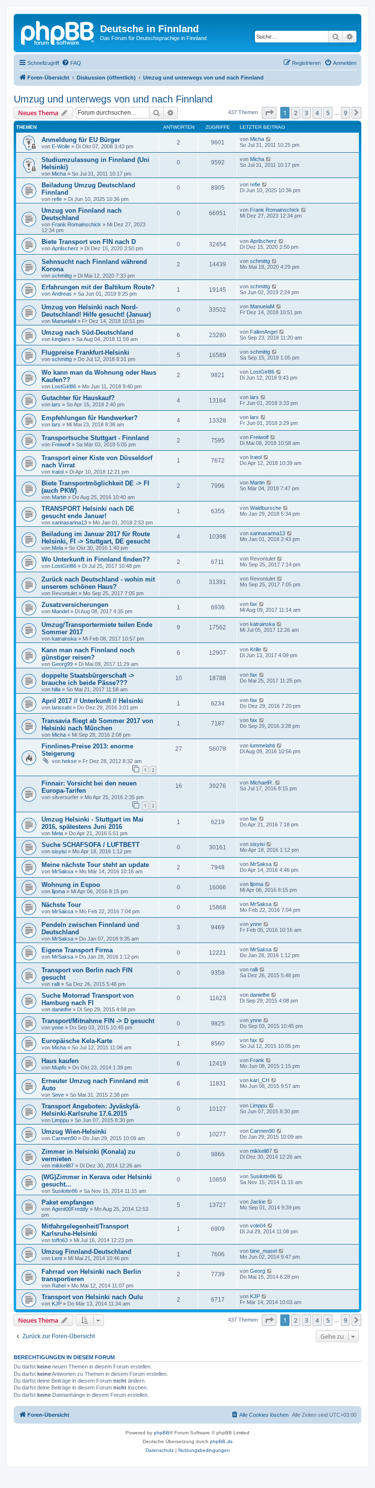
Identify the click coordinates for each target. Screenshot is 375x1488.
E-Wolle (61, 146)
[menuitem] (71, 63)
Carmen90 (64, 1138)
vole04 (258, 1225)
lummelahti (262, 745)
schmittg (62, 276)
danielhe (61, 1009)
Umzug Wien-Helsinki (74, 1131)
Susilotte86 (65, 1191)
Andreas (62, 294)
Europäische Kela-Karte (77, 1041)
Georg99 (62, 664)
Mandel (60, 611)
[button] (269, 113)
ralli (56, 984)
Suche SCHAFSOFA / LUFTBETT (91, 844)
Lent (57, 1258)
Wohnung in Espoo (71, 884)
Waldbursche (265, 508)
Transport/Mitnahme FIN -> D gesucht (98, 1021)
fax (253, 604)
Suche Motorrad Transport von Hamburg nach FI (88, 999)
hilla (56, 689)
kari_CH (260, 1080)
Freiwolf (61, 444)
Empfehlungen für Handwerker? (90, 418)
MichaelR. (261, 782)
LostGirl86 (64, 386)
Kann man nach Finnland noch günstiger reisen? (88, 653)
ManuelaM (64, 321)
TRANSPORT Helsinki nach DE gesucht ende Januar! (88, 512)
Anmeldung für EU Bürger (81, 139)
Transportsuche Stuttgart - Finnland (95, 438)
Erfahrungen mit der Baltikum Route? (98, 287)
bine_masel (263, 1251)
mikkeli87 (63, 1165)
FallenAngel (263, 332)
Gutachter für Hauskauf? (78, 398)
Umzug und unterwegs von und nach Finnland (113, 99)
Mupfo (59, 1067)
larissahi (61, 707)
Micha (257, 139)
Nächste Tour (61, 904)
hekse (69, 761)
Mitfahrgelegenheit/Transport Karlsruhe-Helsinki (85, 1230)
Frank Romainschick (76, 224)
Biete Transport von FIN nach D (89, 241)
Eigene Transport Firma (77, 950)
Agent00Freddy (70, 1209)
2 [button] (295, 112)
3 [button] (306, 112)
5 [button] (328, 112)
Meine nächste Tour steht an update (95, 864)
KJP (57, 1304)
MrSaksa (62, 871)
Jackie (258, 1202)
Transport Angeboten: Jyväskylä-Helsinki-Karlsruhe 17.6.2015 (91, 1110)
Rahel (58, 1285)
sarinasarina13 (69, 522)
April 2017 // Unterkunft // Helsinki (92, 700)
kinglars (61, 339)
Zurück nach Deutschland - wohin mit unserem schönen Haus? (98, 583)
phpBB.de (221, 1441)
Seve (58, 1095)
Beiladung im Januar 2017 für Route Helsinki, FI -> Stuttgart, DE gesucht (96, 537)
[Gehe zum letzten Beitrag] (269, 139)
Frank (257, 1060)
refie (57, 199)
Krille (255, 649)
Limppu (60, 1120)
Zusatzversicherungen (75, 604)
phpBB (161, 1432)
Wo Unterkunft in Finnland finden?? (96, 559)
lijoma (58, 891)
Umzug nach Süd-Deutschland (87, 332)
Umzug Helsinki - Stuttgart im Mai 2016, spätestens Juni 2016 (93, 823)
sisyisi (59, 851)
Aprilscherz (65, 248)
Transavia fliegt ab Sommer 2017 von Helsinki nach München (97, 724)
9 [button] (345, 112)
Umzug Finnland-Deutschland (86, 1251)
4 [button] (317, 112)
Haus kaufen (60, 1061)
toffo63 (60, 1240)
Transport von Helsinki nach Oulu (92, 1297)
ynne (256, 924)
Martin (59, 497)
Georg (257, 1271)
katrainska (64, 639)
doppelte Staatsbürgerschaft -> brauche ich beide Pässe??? (88, 679)
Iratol (57, 472)
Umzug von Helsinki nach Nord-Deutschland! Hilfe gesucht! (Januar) (96, 310)
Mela (57, 548)
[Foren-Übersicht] (58, 31)
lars (56, 404)
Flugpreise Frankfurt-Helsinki (85, 352)
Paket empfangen (68, 1202)
